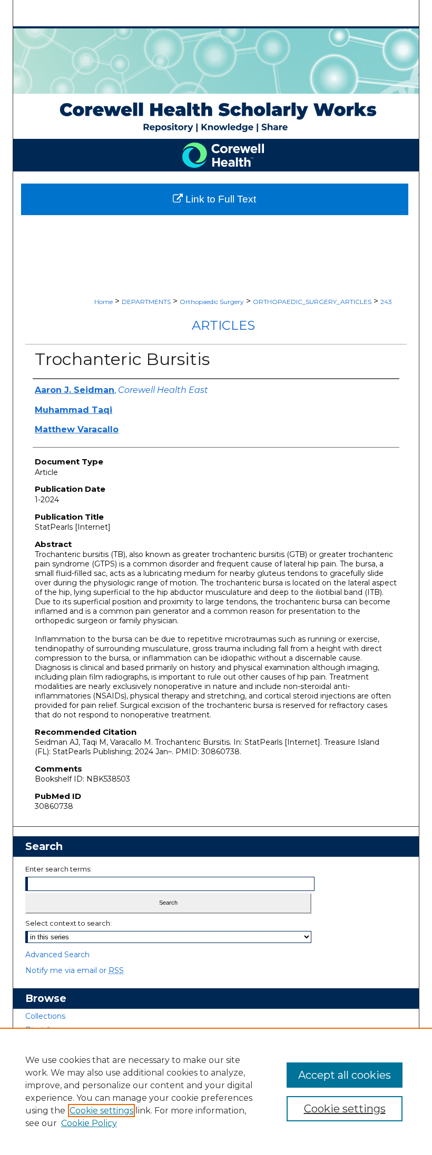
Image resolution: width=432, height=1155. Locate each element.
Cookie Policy (89, 1123)
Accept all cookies (344, 1075)
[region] (216, 1091)
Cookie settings (101, 1111)
